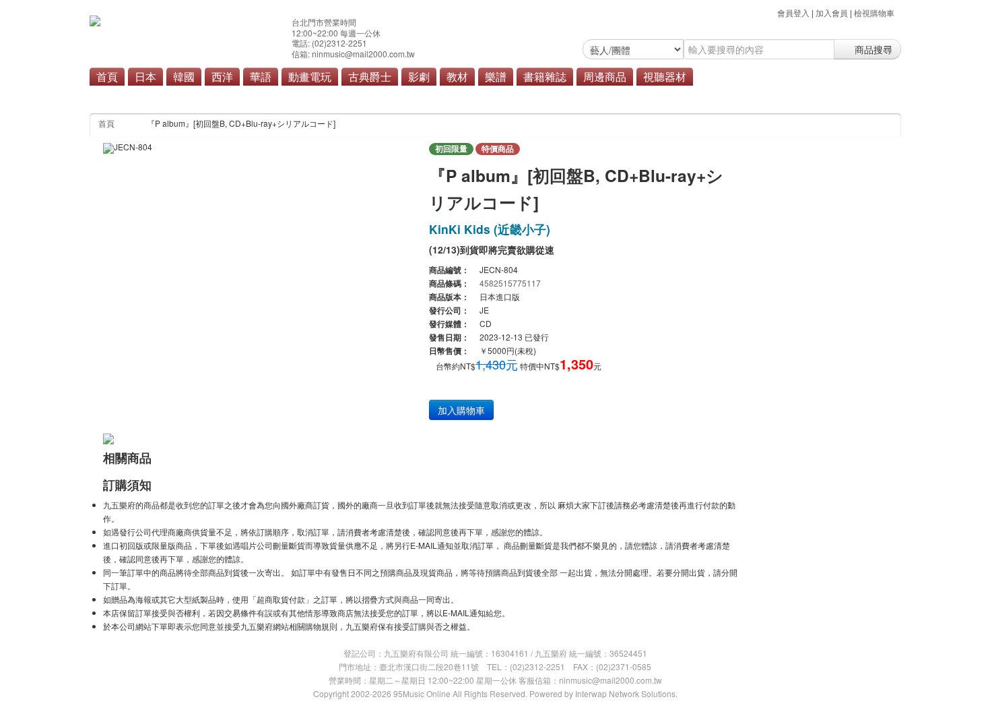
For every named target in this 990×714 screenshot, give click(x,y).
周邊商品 (604, 76)
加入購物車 (461, 410)
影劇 (419, 76)
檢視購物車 (874, 12)
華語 (260, 76)
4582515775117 (510, 283)
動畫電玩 (309, 76)
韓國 (184, 76)
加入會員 (832, 12)
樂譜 (495, 76)
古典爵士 (369, 76)
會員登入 (793, 12)
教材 (457, 76)
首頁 (107, 76)
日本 (145, 76)
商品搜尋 (872, 49)
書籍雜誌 (544, 76)
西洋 (222, 76)
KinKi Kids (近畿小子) (489, 228)
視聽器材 (664, 76)
